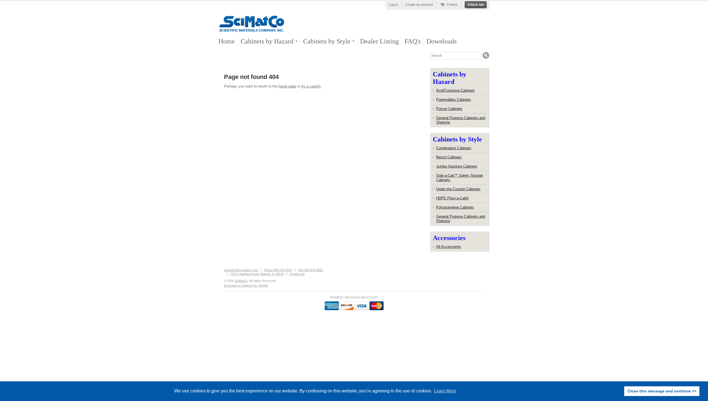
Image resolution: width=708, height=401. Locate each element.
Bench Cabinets (449, 157)
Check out (476, 5)
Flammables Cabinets (453, 99)
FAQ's (413, 41)
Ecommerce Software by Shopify (246, 285)
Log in (393, 5)
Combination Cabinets (453, 148)
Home (226, 41)
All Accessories (448, 247)
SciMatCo (241, 280)
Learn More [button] (445, 391)
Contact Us (297, 274)
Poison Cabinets (449, 109)
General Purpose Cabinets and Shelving (460, 120)
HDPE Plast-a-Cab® (452, 198)
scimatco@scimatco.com (241, 270)
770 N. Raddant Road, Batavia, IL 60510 (257, 274)
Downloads (441, 41)
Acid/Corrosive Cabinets (455, 90)
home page (287, 86)
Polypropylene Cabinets (455, 207)
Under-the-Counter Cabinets (458, 189)
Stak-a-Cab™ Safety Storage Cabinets (459, 177)
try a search (311, 86)
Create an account (419, 5)
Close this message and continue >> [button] (662, 391)
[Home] (251, 27)
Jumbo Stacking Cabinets (456, 166)
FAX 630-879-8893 (310, 270)
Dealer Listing (379, 41)
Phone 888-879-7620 (278, 270)
